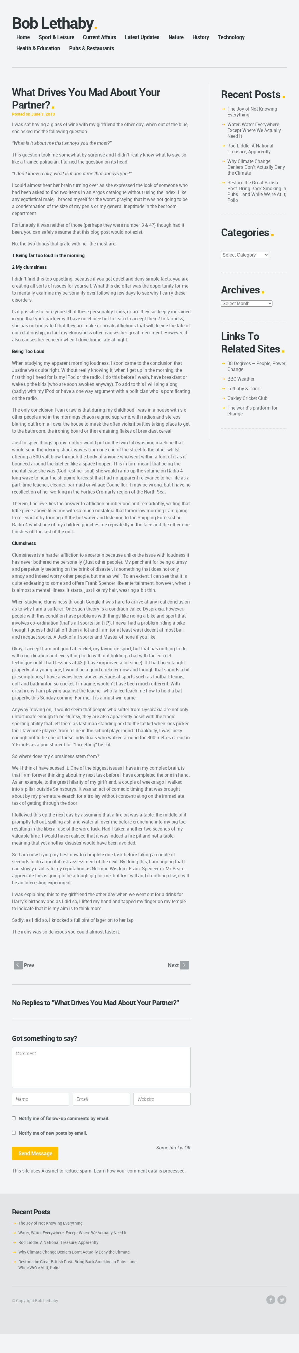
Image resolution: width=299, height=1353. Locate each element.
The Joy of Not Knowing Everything (252, 112)
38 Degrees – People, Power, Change (256, 366)
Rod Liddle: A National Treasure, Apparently (250, 148)
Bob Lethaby (52, 22)
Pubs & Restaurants (91, 48)
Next (177, 965)
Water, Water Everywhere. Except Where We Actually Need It (254, 130)
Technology (231, 37)
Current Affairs (99, 37)
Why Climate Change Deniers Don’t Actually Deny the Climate (256, 167)
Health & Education (38, 48)
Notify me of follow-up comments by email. (64, 1118)
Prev (25, 965)
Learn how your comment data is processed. (140, 1171)
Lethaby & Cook (243, 388)
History (200, 37)
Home (23, 37)
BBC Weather (241, 379)
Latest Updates (142, 37)
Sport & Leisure (56, 37)
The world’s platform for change (252, 411)
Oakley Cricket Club (247, 398)
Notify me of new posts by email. (53, 1133)
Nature (176, 37)
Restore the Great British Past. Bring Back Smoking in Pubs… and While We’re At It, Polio (256, 191)
